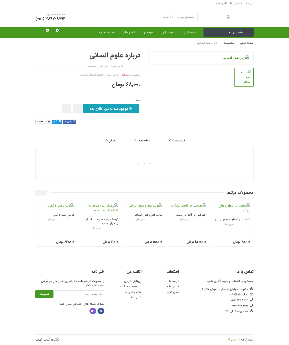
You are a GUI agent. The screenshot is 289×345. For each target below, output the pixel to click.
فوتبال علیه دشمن (63, 214)
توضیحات (177, 140)
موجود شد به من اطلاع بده (109, 109)
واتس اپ (68, 121)
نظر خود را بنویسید (98, 66)
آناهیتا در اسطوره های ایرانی (232, 219)
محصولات (228, 43)
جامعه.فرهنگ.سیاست (92, 75)
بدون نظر (117, 66)
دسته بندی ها (236, 32)
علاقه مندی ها (133, 292)
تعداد (138, 101)
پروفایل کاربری (133, 281)
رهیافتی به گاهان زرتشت (191, 214)
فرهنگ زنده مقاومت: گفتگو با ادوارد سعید (101, 221)
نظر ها (109, 140)
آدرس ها (136, 297)
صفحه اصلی (247, 43)
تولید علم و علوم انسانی (148, 214)
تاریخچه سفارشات (131, 286)
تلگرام (56, 121)
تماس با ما (236, 3)
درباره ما (249, 3)
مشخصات (142, 140)
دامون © (233, 340)
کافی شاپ (221, 3)
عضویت (44, 293)
